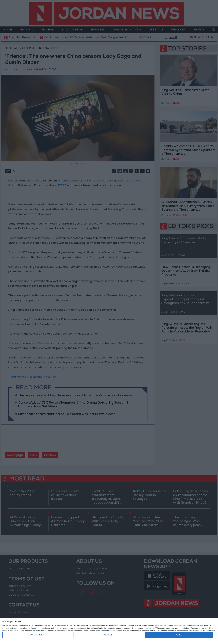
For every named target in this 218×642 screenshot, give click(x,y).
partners (15, 625)
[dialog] (109, 630)
